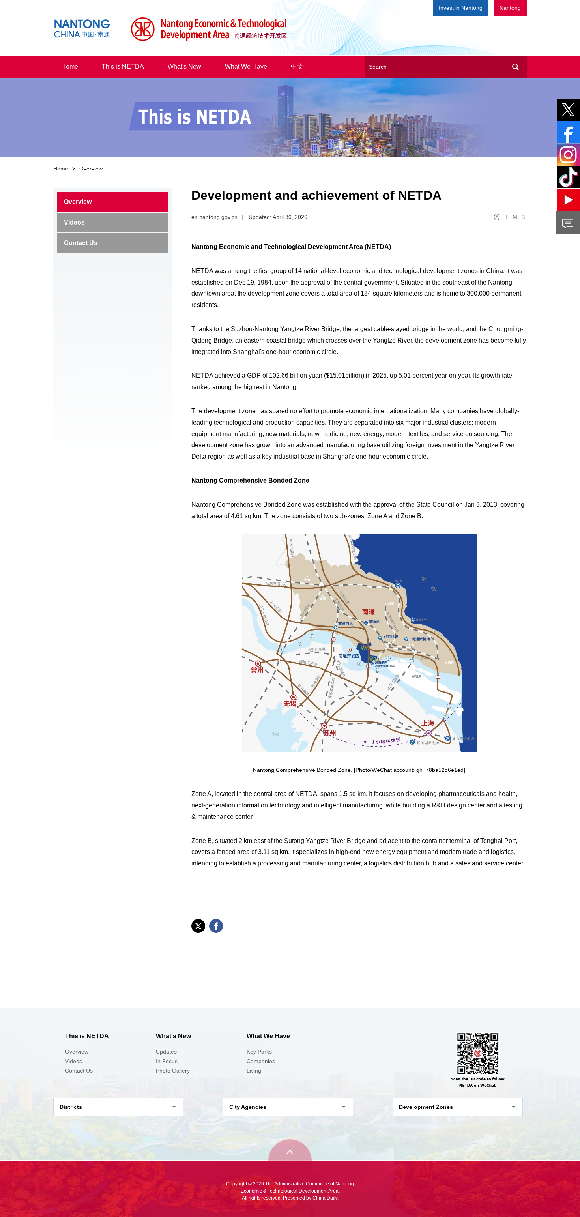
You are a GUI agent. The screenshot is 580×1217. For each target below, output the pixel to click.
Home (69, 66)
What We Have (246, 66)
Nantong (510, 8)
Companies (261, 1061)
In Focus (167, 1061)
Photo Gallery (173, 1070)
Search (515, 67)
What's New (184, 66)
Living (254, 1070)
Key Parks (259, 1051)
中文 (297, 66)
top (290, 1150)
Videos (74, 222)
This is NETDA (123, 66)
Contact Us (80, 243)
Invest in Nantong (461, 8)
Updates (166, 1051)
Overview (78, 201)
